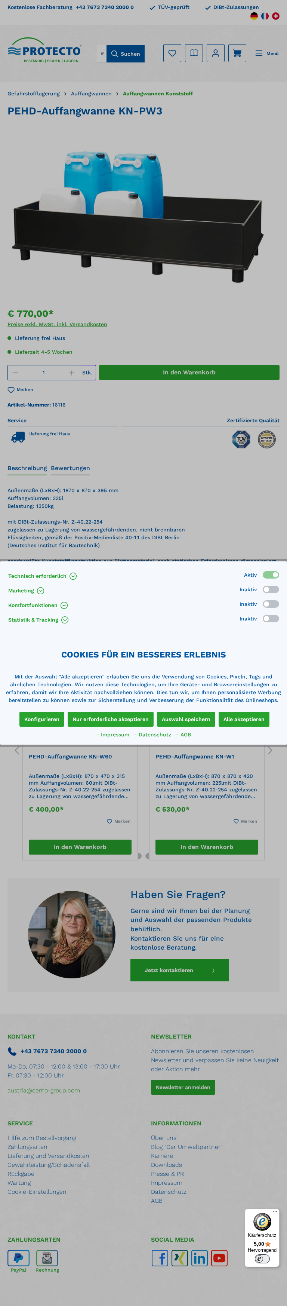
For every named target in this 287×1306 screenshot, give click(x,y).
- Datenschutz (153, 735)
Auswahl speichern (186, 719)
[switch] (262, 1258)
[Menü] (275, 1213)
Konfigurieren (41, 719)
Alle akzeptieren (244, 719)
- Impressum (113, 735)
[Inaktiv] (271, 589)
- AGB (183, 735)
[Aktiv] (271, 575)
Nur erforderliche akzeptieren (110, 719)
